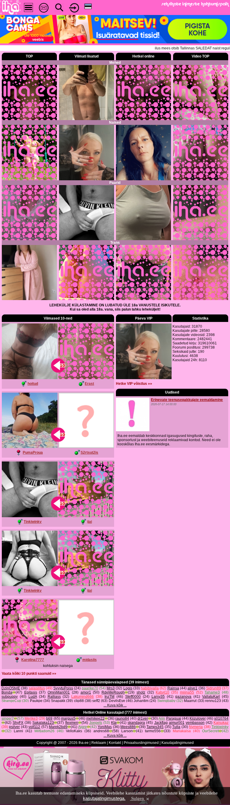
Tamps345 (155, 727)
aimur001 (176, 723)
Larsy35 (158, 696)
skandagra (136, 723)
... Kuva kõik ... (115, 705)
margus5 (68, 718)
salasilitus (37, 688)
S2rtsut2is (89, 452)
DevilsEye (117, 701)
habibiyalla (150, 688)
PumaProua (33, 452)
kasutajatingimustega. (104, 798)
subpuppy (9, 696)
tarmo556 (153, 731)
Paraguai (173, 718)
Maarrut (190, 701)
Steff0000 (133, 696)
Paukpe (36, 701)
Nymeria (196, 727)
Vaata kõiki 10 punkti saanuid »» (29, 673)
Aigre (82, 727)
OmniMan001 (59, 692)
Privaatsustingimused (141, 743)
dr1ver (142, 718)
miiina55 (187, 692)
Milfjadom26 (44, 731)
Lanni (18, 731)
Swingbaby (166, 701)
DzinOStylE (10, 688)
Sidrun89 (213, 688)
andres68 (101, 731)
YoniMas (105, 727)
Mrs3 (111, 688)
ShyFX (18, 723)
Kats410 (162, 692)
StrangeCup (11, 701)
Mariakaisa (182, 731)
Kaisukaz (221, 723)
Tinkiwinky (33, 522)
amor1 (86, 692)
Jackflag (161, 723)
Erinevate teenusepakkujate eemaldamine (187, 400)
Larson (127, 731)
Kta (113, 723)
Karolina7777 (32, 660)
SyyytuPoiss (63, 688)
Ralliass (54, 696)
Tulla (176, 727)
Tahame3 (212, 692)
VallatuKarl (211, 696)
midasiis (89, 660)
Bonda (6, 692)
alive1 (192, 688)
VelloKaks (74, 731)
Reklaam (98, 743)
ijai (89, 522)
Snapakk (58, 701)
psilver (14, 727)
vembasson (195, 723)
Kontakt (115, 743)
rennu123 (213, 701)
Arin (161, 718)
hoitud (33, 384)
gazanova (183, 696)
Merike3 (31, 718)
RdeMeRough (113, 692)
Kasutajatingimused (177, 743)
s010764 (221, 718)
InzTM (109, 696)
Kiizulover (198, 718)
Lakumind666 (82, 696)
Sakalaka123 (43, 723)
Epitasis (30, 692)
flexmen (71, 723)
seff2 (96, 701)
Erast (89, 384)
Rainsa (173, 688)
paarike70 (90, 688)
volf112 (34, 727)
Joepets (95, 723)
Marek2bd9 (58, 727)
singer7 (7, 718)
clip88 (79, 701)
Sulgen (137, 798)
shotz (141, 692)
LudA (32, 696)
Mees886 (128, 727)
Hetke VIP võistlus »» (134, 384)
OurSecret (210, 731)
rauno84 (122, 718)
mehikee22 (95, 718)
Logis (127, 688)
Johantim (141, 701)
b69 (49, 718)
